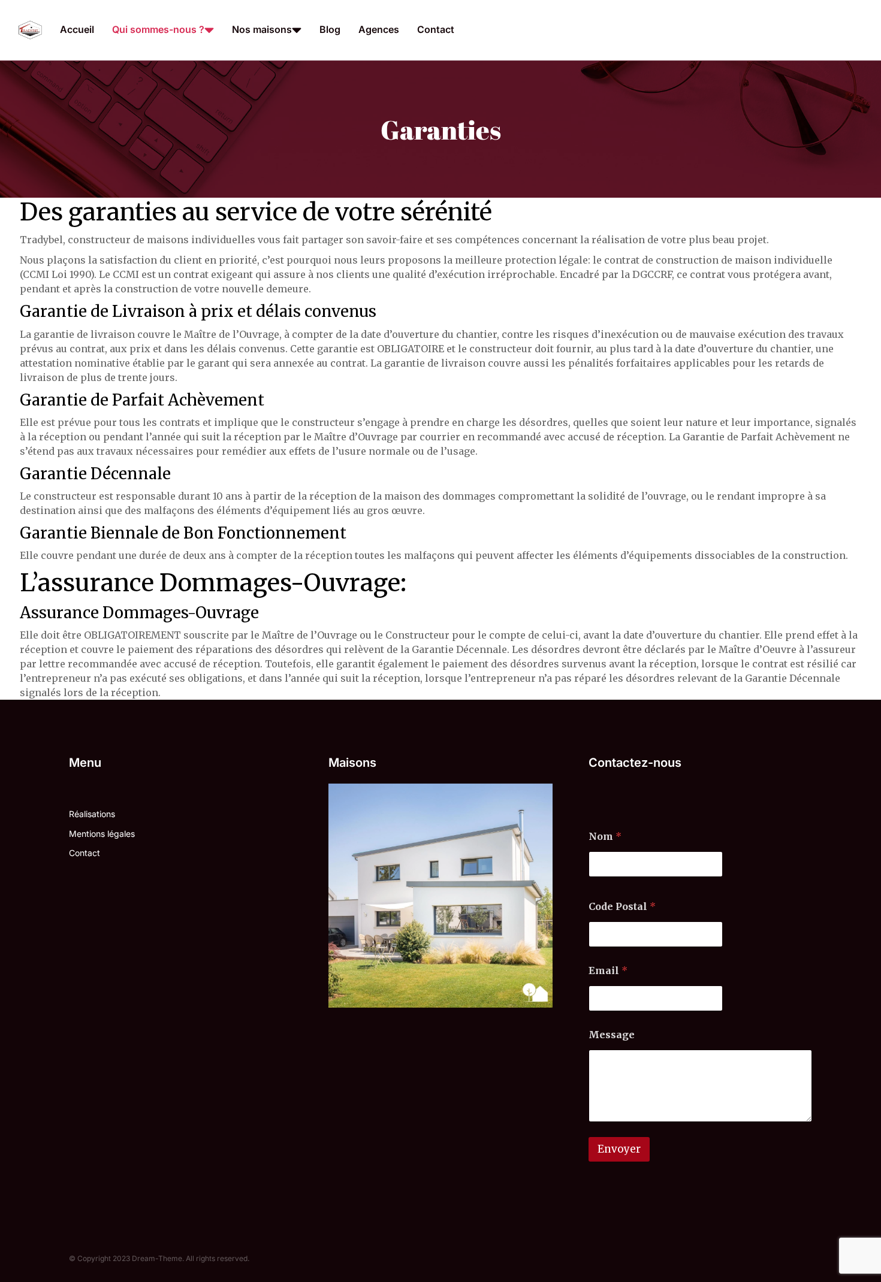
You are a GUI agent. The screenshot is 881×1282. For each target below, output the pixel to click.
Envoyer (619, 1149)
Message (612, 1035)
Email (608, 970)
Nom (605, 836)
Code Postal (622, 906)
